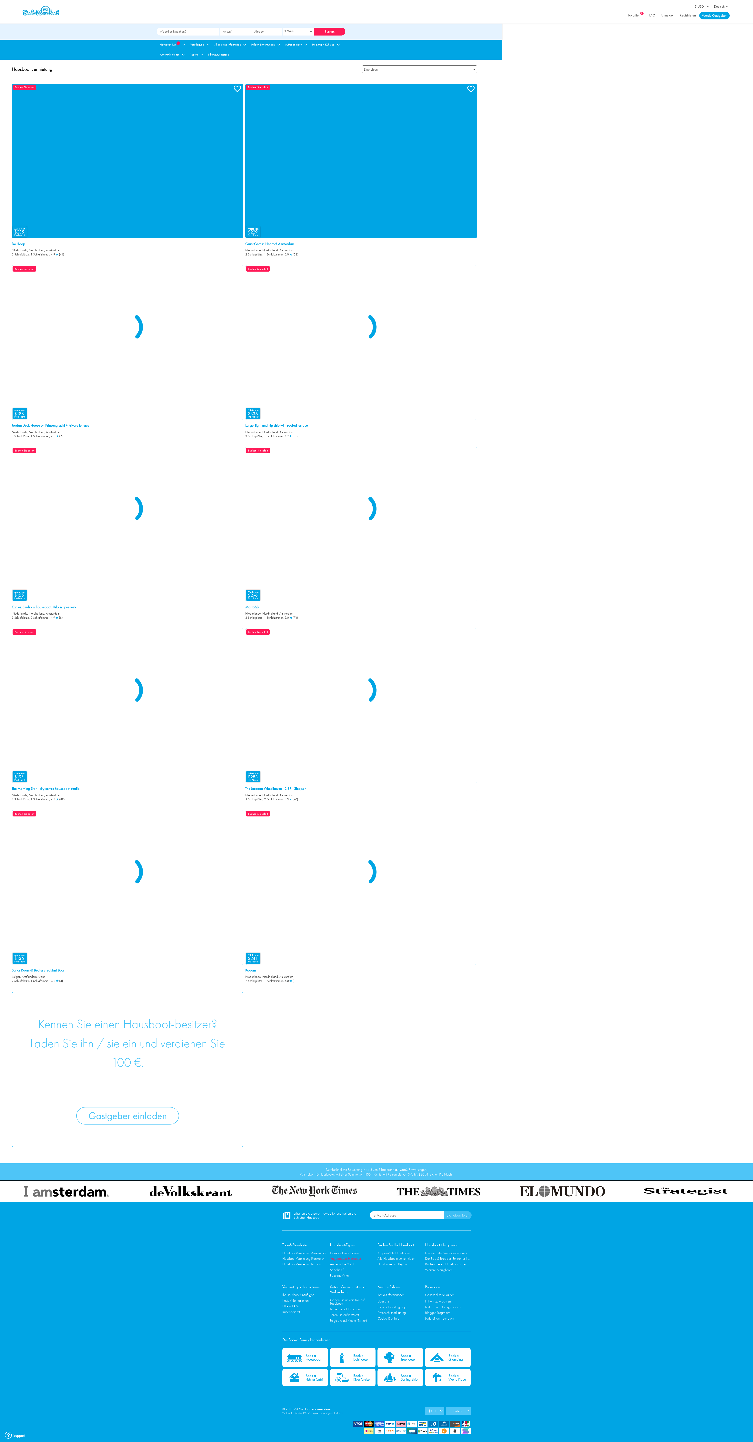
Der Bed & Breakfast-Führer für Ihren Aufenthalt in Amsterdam (448, 1258)
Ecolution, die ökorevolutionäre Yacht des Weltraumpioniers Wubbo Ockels (448, 1253)
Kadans (250, 970)
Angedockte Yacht (342, 1264)
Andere (194, 55)
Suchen (330, 31)
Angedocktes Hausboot (345, 1258)
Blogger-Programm (437, 1312)
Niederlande (19, 250)
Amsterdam (53, 250)
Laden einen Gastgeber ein (443, 1307)
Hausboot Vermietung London (301, 1264)
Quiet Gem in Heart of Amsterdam (270, 244)
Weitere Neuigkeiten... (440, 1270)
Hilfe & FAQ (290, 1306)
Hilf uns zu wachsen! (438, 1301)
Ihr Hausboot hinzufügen (298, 1294)
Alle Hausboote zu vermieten (396, 1258)
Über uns (383, 1301)
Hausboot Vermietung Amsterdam (304, 1253)
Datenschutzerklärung (391, 1312)
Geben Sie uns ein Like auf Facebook (347, 1302)
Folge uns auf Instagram (345, 1309)
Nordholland (36, 250)
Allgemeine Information (228, 45)
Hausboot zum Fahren (344, 1253)
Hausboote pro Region (392, 1264)
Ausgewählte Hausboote (393, 1253)
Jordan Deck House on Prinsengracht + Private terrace (50, 425)
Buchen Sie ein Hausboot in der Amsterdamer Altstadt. (448, 1264)
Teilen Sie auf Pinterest (344, 1314)
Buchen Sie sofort (24, 87)
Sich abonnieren (458, 1215)
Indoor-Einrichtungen (263, 45)
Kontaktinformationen (391, 1294)
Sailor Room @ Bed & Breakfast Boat (38, 970)
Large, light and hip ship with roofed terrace (276, 425)
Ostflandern (29, 977)
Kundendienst (291, 1312)
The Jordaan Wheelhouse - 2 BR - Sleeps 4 (276, 788)
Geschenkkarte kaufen (440, 1294)
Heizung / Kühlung (323, 45)
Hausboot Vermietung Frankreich (303, 1258)
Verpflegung (197, 45)
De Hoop (18, 244)
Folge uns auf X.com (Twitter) (348, 1320)
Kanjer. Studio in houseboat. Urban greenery (44, 607)
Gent (41, 977)
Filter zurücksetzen (218, 55)
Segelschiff (337, 1270)
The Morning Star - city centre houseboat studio (46, 788)
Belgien (16, 977)
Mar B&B (252, 607)
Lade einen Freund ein (439, 1318)
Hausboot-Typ (169, 44)
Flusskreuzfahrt (339, 1275)
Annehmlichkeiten (169, 55)
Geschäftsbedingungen (392, 1307)
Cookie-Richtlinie (388, 1318)
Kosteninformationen (295, 1300)
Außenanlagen (293, 45)
